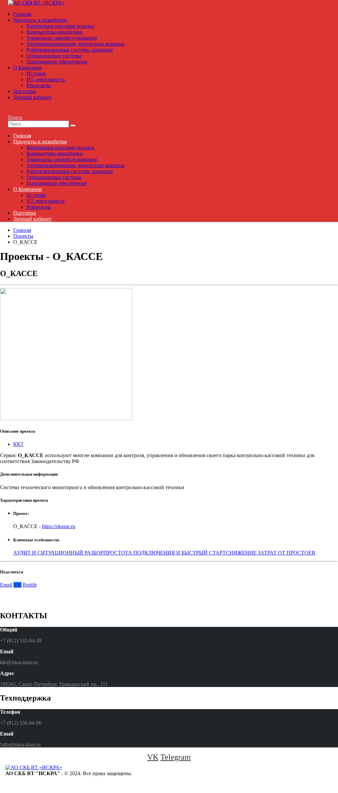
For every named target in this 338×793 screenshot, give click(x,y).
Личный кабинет (32, 97)
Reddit (30, 585)
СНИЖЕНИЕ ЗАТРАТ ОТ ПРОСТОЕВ (270, 553)
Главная (22, 14)
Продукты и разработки (40, 20)
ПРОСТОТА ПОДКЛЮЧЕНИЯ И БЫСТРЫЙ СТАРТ (164, 553)
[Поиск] (73, 125)
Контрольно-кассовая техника (60, 26)
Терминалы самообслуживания (61, 38)
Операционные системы (54, 55)
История (36, 73)
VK (17, 585)
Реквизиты (38, 85)
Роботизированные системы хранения (69, 50)
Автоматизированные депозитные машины (75, 44)
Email (6, 585)
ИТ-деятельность (45, 79)
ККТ (18, 444)
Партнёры (24, 91)
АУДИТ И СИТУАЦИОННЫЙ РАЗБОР (58, 553)
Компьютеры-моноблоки (54, 32)
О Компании (27, 67)
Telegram (175, 757)
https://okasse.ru (58, 526)
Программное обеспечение (56, 61)
